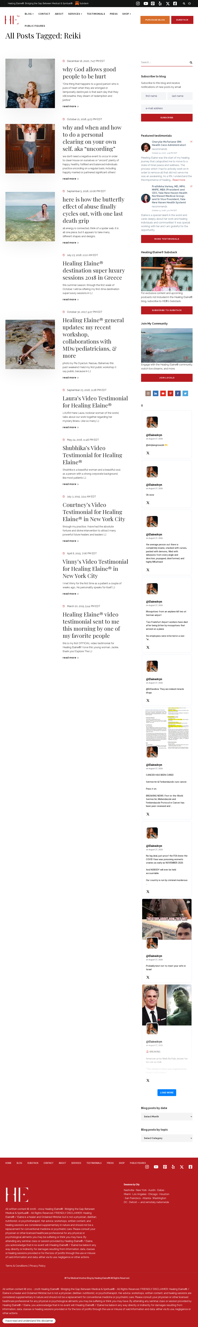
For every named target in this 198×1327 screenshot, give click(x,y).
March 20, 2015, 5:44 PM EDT (83, 606)
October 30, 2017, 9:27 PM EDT (84, 311)
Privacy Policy (37, 1265)
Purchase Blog (155, 20)
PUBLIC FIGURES (35, 26)
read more (69, 106)
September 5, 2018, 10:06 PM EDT (86, 191)
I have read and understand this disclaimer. (29, 1320)
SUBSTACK (32, 1163)
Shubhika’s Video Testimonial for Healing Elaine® (92, 455)
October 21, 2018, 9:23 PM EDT (84, 119)
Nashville (129, 1190)
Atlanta (146, 1198)
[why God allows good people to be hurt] (30, 83)
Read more (178, 179)
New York (141, 1190)
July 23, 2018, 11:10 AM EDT (82, 255)
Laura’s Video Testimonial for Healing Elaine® (95, 401)
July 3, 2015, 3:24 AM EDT (81, 496)
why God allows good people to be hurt (89, 72)
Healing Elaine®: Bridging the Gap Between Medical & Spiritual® (40, 3)
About (59, 14)
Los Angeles (139, 1194)
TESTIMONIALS (96, 14)
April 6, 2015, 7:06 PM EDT (82, 553)
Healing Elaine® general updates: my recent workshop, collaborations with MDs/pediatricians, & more (93, 337)
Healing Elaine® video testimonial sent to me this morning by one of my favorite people (91, 624)
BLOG (28, 14)
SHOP (125, 14)
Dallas (160, 1190)
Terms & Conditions (16, 1265)
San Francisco (133, 1198)
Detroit (133, 1202)
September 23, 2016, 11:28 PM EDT (87, 390)
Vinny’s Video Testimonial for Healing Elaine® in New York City (95, 568)
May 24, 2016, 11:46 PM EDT (83, 439)
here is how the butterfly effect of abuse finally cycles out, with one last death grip (93, 209)
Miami (127, 1194)
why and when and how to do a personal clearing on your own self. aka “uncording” (92, 138)
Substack (84, 3)
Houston (164, 1194)
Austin (151, 1190)
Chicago (153, 1194)
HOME (8, 1163)
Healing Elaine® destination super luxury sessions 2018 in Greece (94, 270)
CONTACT (44, 14)
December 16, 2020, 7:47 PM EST (86, 61)
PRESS (114, 14)
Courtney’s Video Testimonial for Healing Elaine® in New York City (94, 511)
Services (74, 14)
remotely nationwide (157, 1202)
